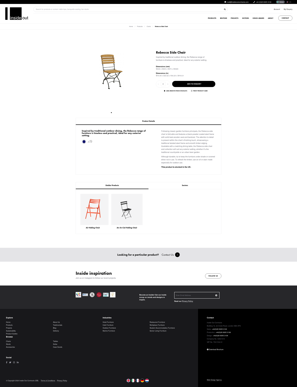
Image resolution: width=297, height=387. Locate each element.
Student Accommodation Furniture (162, 328)
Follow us (213, 276)
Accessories (10, 347)
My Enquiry (288, 9)
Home (131, 26)
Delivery (56, 331)
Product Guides (11, 333)
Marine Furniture (109, 331)
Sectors (245, 18)
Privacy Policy (187, 301)
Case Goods (57, 347)
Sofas (55, 344)
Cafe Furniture (108, 325)
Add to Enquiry (194, 84)
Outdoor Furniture (109, 328)
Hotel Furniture (108, 322)
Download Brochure (215, 349)
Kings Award (258, 18)
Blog (54, 328)
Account (277, 9)
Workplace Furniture (157, 325)
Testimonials (57, 325)
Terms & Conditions (48, 380)
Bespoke (223, 18)
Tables (55, 341)
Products (212, 18)
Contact (285, 18)
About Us (56, 322)
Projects (234, 18)
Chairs (149, 26)
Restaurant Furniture (157, 322)
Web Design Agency (214, 380)
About (270, 18)
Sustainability (11, 331)
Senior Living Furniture (158, 331)
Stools (8, 344)
